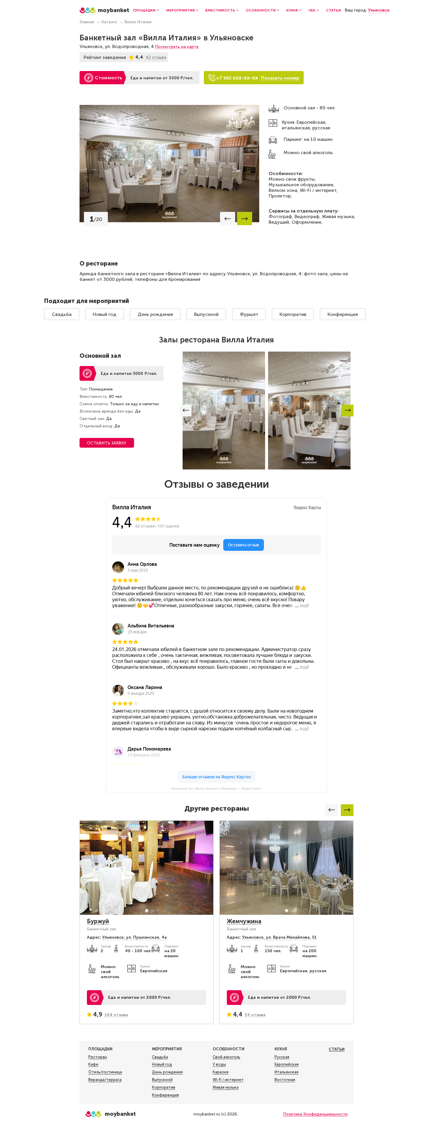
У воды (219, 1064)
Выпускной (206, 314)
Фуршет (249, 314)
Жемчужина (244, 921)
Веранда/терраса (105, 1079)
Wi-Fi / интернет (228, 1079)
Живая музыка (226, 1087)
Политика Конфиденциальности (315, 1114)
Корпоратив (293, 314)
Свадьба (62, 314)
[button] (227, 218)
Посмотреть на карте (177, 46)
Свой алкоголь (226, 1057)
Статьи (333, 10)
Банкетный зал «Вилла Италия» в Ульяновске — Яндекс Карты (216, 788)
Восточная (285, 1079)
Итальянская (286, 1072)
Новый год (104, 314)
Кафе (93, 1064)
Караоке (221, 1072)
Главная (87, 21)
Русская (282, 1057)
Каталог (109, 21)
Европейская (287, 1064)
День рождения (155, 314)
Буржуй (98, 921)
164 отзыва (116, 1014)
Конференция (343, 314)
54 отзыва (255, 1014)
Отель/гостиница (105, 1072)
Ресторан (97, 1057)
